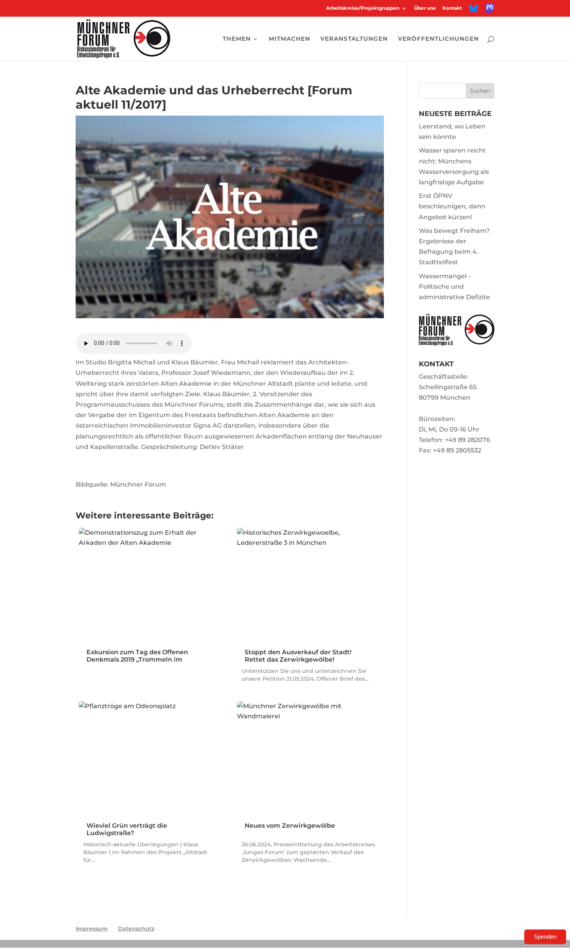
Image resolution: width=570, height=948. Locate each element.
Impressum (92, 928)
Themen (237, 39)
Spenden (545, 936)
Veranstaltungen (354, 39)
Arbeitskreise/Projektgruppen (362, 8)
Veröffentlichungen (438, 39)
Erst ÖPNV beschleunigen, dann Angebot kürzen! (452, 206)
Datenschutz (136, 928)
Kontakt (452, 8)
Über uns (424, 8)
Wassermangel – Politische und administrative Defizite (454, 286)
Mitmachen (289, 39)
